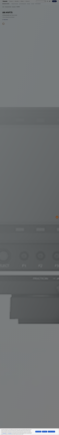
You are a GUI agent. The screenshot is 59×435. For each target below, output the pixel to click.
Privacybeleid (9, 433)
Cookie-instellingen (38, 431)
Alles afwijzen (44, 431)
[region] (29, 431)
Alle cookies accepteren (51, 431)
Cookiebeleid (4, 433)
